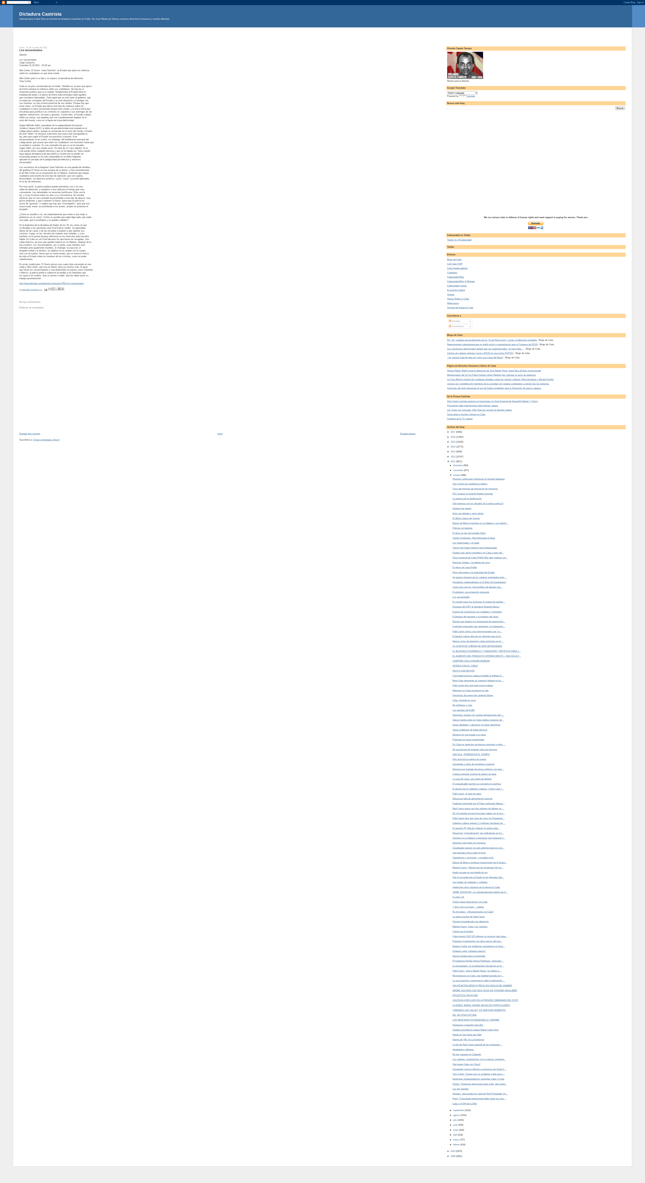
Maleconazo (453, 303)
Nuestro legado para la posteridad (469, 956)
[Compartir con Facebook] (59, 289)
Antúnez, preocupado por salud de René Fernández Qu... (480, 1094)
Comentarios (457, 326)
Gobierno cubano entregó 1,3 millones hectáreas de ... (479, 823)
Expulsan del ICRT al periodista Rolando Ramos (476, 607)
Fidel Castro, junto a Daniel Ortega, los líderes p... (477, 971)
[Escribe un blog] (53, 289)
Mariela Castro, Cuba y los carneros (470, 926)
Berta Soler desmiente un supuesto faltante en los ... (478, 680)
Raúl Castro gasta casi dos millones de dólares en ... (478, 808)
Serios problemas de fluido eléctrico (470, 730)
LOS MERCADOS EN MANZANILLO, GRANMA (476, 1020)
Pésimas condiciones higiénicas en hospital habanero (479, 479)
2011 (453, 461)
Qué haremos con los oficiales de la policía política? (478, 503)
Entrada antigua (407, 434)
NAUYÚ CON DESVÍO (464, 671)
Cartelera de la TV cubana (459, 419)
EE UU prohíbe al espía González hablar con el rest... (479, 813)
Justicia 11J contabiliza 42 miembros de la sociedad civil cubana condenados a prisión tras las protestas (498, 384)
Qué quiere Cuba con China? (466, 1064)
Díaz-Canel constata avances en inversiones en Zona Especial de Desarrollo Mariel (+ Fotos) (492, 401)
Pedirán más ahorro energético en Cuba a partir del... (478, 553)
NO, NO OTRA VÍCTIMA (465, 1015)
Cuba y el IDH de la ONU (465, 1103)
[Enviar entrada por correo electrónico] (46, 290)
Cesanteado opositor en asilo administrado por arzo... (478, 848)
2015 (453, 442)
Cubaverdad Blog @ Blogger (461, 281)
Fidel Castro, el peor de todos (467, 794)
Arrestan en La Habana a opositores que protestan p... (479, 838)
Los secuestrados (461, 597)
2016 (453, 437)
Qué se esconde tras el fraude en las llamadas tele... (478, 877)
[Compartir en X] (56, 289)
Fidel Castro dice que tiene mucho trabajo (473, 685)
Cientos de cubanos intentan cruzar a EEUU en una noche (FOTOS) (480, 353)
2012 (453, 456)
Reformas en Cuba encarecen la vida (470, 690)
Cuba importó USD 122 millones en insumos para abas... (480, 936)
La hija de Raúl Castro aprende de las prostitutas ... (478, 1044)
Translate (470, 96)
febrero (457, 1144)
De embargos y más (462, 705)
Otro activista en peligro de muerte (469, 759)
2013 (453, 451)
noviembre (458, 470)
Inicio (220, 434)
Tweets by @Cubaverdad (459, 240)
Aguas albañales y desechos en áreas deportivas (476, 725)
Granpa (450, 294)
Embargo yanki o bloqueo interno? (469, 951)
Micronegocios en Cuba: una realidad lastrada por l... (478, 975)
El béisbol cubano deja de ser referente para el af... (477, 636)
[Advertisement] (322, 35)
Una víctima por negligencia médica (470, 484)
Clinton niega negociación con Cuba (470, 902)
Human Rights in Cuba (458, 299)
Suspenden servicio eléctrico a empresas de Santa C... (479, 1069)
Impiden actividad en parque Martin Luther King (475, 1030)
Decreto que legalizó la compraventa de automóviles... (479, 621)
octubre (457, 475)
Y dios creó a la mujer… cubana (468, 907)
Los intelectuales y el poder (466, 543)
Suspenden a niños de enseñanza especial (473, 764)
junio (455, 1125)
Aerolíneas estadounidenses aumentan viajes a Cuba (478, 1079)
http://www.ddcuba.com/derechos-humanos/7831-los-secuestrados (51, 283)
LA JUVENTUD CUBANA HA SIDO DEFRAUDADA (477, 646)
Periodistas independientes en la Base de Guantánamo (479, 582)
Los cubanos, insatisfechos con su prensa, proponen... (479, 1059)
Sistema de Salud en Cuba (460, 307)
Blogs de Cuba (454, 259)
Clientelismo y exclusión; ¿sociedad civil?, (473, 857)
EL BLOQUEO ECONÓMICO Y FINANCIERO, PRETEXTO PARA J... (487, 651)
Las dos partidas (461, 1089)
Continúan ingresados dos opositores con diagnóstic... (479, 626)
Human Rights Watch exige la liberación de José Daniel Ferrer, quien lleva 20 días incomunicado (494, 370)
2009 (453, 1156)
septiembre (459, 1110)
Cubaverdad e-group (457, 286)
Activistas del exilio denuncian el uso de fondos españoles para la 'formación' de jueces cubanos (494, 388)
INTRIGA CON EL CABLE (465, 666)
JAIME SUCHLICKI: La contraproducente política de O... (480, 892)
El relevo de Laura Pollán (465, 567)
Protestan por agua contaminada (468, 739)
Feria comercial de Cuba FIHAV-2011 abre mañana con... (480, 557)
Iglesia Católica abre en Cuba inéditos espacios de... (478, 720)
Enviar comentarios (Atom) (46, 440)
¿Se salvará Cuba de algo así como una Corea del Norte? (475, 357)
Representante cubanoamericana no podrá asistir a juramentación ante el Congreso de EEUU (492, 344)
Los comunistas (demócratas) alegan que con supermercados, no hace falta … (485, 349)
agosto (456, 1115)
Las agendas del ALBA (464, 710)
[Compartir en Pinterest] (62, 289)
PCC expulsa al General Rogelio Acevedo (473, 494)
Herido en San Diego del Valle (467, 1035)
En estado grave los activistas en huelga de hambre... (479, 602)
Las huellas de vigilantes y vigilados (470, 882)
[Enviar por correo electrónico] (50, 289)
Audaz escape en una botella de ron (470, 872)
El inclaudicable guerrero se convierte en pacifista (477, 784)
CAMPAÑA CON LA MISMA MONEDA (471, 661)
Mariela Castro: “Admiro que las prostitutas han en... (478, 867)
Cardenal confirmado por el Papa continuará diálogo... (479, 803)
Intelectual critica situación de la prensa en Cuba (476, 887)
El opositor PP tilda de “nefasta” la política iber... (476, 828)
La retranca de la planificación (467, 498)
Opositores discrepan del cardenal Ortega (473, 695)
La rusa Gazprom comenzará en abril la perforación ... (479, 980)
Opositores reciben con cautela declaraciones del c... (478, 715)
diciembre (458, 465)
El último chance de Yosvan (466, 518)
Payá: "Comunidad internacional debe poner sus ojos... (479, 1098)
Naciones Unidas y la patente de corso (471, 562)
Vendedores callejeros (463, 1049)
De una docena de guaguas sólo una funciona (475, 749)
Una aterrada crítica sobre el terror (469, 853)
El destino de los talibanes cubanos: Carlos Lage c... (478, 789)
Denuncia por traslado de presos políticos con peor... (478, 769)
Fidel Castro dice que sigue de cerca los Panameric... (479, 818)
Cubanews (452, 272)
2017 (453, 432)
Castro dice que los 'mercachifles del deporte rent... (478, 587)
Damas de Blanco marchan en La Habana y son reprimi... (480, 523)
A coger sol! (458, 897)
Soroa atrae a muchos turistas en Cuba (466, 414)
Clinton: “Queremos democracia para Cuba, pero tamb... (480, 1084)
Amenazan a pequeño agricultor (468, 1025)
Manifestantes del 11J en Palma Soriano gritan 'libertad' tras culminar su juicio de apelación (491, 375)
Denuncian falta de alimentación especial (472, 798)
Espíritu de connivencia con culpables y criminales (477, 612)
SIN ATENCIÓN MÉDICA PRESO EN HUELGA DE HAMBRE (482, 985)
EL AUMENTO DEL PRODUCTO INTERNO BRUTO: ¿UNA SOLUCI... (487, 656)
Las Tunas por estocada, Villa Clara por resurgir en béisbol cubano (479, 410)
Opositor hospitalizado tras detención (471, 921)
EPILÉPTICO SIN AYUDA (465, 995)
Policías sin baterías (462, 528)
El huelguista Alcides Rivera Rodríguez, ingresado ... (478, 961)
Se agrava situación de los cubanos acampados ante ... (480, 577)
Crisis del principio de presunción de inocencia (475, 488)
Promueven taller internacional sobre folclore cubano (472, 405)
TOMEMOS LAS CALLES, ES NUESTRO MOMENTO (479, 1010)
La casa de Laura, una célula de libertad (472, 779)
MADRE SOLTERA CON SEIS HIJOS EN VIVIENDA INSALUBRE (485, 990)
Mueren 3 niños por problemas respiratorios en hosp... (479, 946)
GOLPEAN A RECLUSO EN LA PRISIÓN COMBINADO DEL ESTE (485, 1000)
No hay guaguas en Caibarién (467, 1054)
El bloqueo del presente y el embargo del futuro (475, 616)
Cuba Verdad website (457, 268)
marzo (456, 1139)
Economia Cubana (456, 290)
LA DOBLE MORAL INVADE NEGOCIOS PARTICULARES (481, 1005)
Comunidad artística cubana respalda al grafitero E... (478, 675)
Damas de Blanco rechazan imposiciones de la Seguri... (480, 862)
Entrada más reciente (29, 434)
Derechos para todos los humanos (469, 843)
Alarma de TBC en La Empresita (468, 1039)
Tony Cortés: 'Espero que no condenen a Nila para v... (479, 1074)
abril (455, 1135)
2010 (453, 1151)
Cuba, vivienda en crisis (464, 700)
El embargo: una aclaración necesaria (471, 592)
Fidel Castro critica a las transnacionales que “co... (477, 631)
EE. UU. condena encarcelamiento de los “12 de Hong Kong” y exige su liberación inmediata (492, 340)
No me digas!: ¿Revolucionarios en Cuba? (473, 912)
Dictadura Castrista (40, 14)
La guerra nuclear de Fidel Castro (469, 916)
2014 (453, 446)
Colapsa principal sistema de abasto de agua (474, 774)
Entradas (455, 321)
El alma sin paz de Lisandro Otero (469, 533)
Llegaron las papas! (462, 508)
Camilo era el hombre (463, 931)
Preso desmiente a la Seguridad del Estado (474, 572)
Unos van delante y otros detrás (468, 513)
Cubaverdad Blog (455, 277)
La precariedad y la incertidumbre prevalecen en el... (478, 966)
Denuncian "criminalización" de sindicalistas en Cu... (478, 833)
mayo (456, 1130)
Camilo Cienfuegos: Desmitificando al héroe (474, 538)
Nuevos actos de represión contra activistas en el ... (478, 641)
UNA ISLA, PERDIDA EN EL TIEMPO (471, 754)
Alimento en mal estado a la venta (469, 735)
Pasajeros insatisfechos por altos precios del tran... (478, 941)
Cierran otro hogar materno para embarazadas (475, 548)
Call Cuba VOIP (455, 264)
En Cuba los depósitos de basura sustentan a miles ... (479, 744)
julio (455, 1120)
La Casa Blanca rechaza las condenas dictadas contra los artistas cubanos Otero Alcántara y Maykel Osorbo (500, 379)
